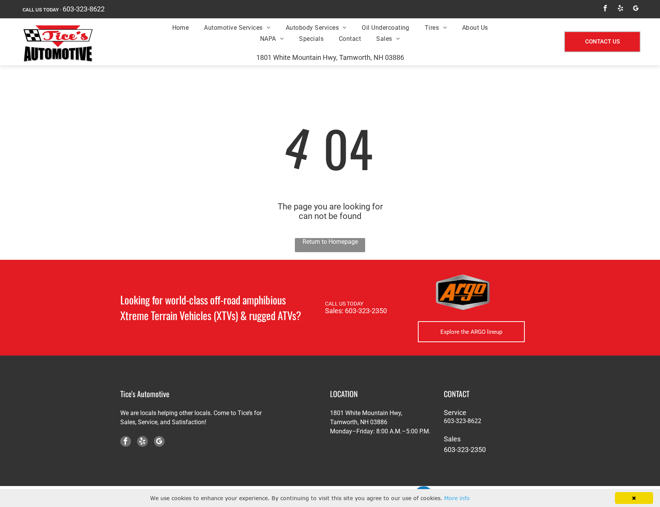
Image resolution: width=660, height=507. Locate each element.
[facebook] (605, 9)
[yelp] (620, 9)
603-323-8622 (84, 9)
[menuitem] (181, 27)
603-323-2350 (366, 311)
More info (457, 498)
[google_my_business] (636, 9)
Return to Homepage (330, 241)
